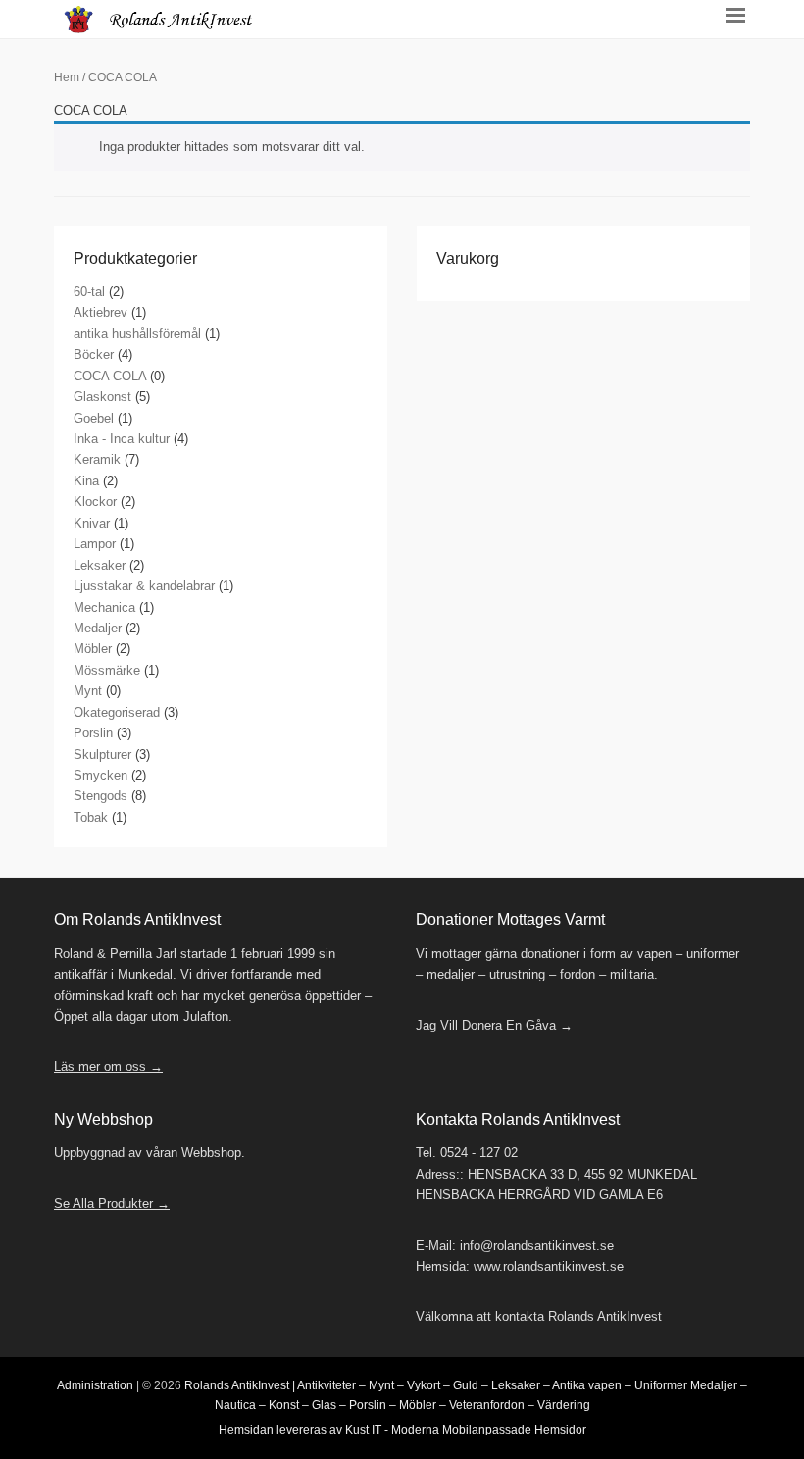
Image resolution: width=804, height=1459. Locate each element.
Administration (95, 1385)
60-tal (89, 291)
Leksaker (100, 565)
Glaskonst (102, 396)
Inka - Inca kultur (122, 438)
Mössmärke (107, 670)
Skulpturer (102, 754)
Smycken (100, 775)
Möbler (93, 648)
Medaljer (98, 628)
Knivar (92, 523)
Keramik (97, 459)
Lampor (95, 543)
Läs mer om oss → (108, 1066)
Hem (66, 77)
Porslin (93, 733)
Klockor (95, 501)
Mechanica (104, 607)
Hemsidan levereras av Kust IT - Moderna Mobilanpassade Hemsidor (402, 1429)
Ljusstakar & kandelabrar (144, 586)
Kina (86, 481)
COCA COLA (110, 376)
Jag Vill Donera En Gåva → (494, 1025)
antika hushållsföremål (137, 334)
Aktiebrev (100, 312)
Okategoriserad (117, 712)
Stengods (100, 795)
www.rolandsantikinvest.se (549, 1266)
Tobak (91, 817)
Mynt (88, 690)
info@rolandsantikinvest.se (537, 1245)
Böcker (94, 354)
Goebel (94, 418)
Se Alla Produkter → (112, 1203)
